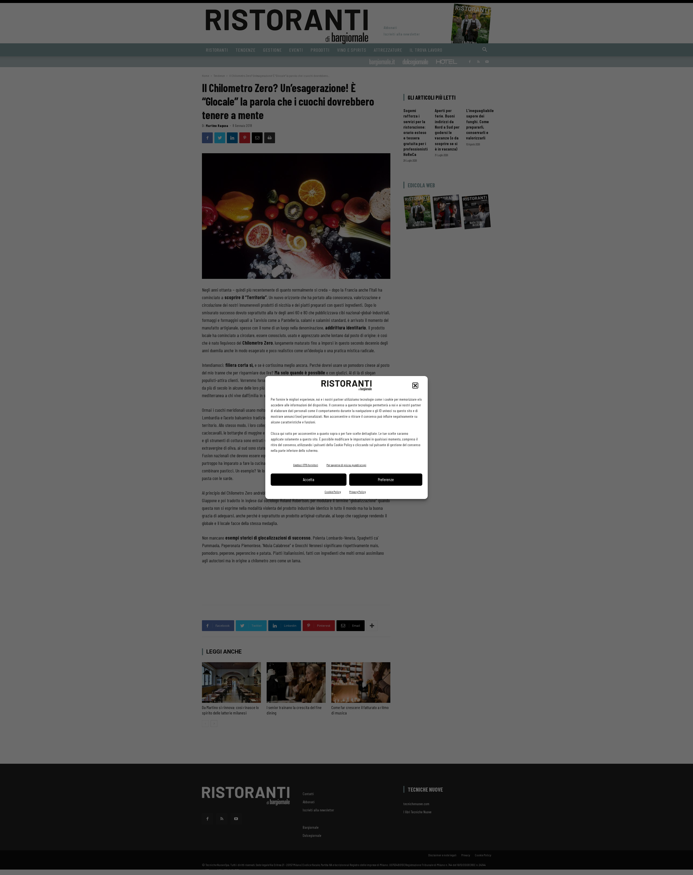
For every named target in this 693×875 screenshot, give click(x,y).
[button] (415, 385)
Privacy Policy (357, 492)
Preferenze (386, 479)
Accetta (308, 479)
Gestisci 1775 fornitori (305, 465)
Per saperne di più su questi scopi (346, 465)
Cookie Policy (333, 492)
